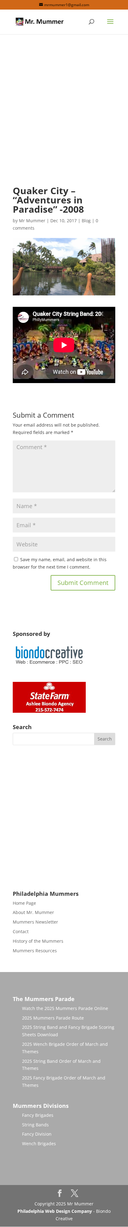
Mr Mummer (32, 220)
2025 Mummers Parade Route (53, 1018)
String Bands (35, 1125)
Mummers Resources (35, 951)
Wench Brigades (39, 1143)
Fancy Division (37, 1134)
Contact (21, 931)
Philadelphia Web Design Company (54, 1211)
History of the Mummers (38, 941)
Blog (86, 220)
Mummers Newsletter (35, 922)
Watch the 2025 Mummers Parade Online (65, 1008)
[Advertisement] (64, 115)
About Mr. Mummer (33, 912)
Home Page (24, 903)
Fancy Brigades (37, 1115)
